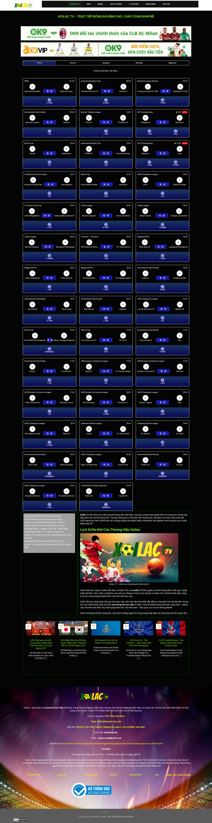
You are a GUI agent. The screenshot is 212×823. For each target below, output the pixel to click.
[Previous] (26, 646)
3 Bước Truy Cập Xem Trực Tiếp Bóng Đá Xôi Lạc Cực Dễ (48, 536)
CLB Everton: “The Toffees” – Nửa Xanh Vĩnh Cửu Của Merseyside (138, 643)
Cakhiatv (106, 812)
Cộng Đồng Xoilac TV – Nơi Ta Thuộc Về (44, 532)
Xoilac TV (75, 4)
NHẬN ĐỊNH (151, 4)
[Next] (186, 646)
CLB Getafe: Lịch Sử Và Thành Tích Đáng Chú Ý (106, 641)
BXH (89, 4)
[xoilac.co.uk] (26, 5)
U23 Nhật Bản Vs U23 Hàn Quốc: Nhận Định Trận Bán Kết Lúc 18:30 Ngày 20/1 (73, 643)
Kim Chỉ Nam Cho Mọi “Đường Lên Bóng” (44, 519)
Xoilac (83, 514)
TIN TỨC (166, 4)
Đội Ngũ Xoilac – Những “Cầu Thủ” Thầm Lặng (46, 528)
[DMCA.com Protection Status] (106, 819)
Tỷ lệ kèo (134, 4)
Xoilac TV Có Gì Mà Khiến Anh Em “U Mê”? (44, 522)
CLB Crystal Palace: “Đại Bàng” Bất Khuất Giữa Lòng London (171, 643)
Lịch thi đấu (116, 4)
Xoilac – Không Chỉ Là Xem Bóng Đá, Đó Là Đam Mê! (48, 546)
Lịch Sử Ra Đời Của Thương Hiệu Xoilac (43, 516)
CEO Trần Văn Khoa (115, 716)
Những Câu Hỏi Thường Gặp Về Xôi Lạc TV (45, 541)
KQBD (100, 4)
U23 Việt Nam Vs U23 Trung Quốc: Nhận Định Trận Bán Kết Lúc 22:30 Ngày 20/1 (40, 644)
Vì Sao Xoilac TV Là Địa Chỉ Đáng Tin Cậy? (45, 525)
